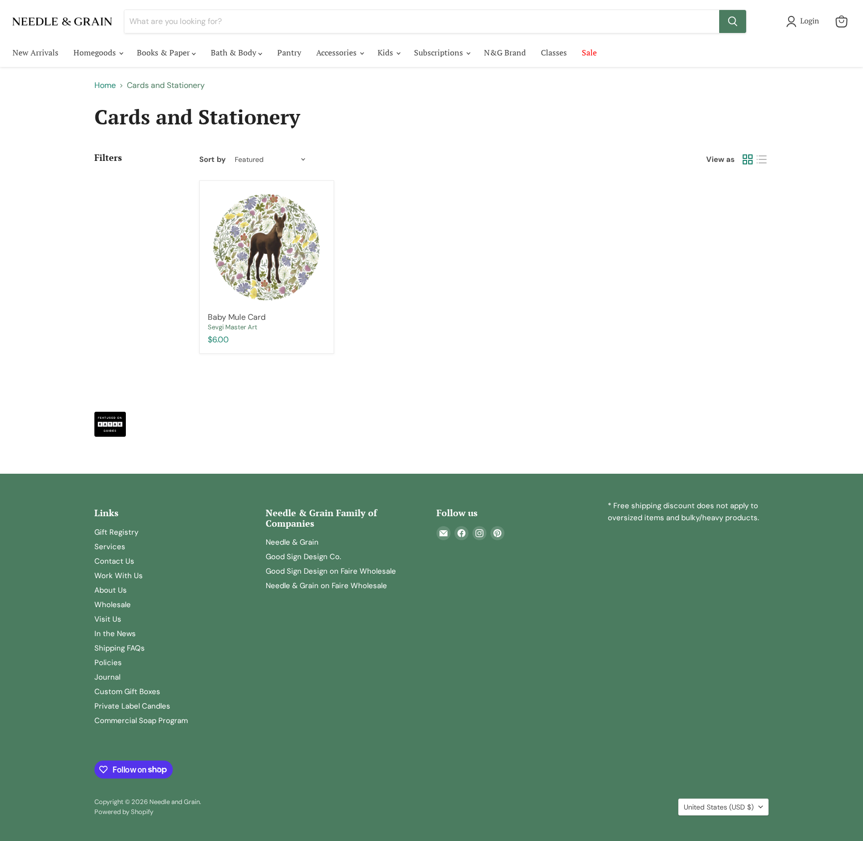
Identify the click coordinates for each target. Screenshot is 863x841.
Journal (107, 677)
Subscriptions (439, 52)
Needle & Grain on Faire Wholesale (326, 586)
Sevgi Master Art (232, 327)
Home (105, 85)
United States (719, 807)
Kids (386, 52)
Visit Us (107, 619)
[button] (804, 21)
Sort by (212, 159)
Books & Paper (164, 52)
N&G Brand (505, 52)
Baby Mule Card (237, 317)
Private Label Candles (132, 706)
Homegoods (95, 52)
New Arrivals (35, 52)
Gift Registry (116, 532)
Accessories (337, 52)
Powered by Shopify (123, 812)
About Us (110, 590)
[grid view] (748, 159)
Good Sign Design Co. (303, 557)
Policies (108, 663)
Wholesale (112, 605)
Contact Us (114, 561)
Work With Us (118, 576)
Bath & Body (234, 52)
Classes (554, 52)
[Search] (732, 21)
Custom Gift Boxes (127, 692)
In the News (115, 634)
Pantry (289, 52)
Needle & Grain (292, 542)
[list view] (762, 159)
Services (109, 547)
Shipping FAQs (119, 648)
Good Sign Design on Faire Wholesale (331, 571)
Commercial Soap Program (141, 721)
